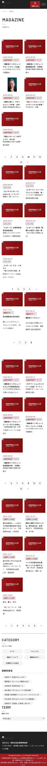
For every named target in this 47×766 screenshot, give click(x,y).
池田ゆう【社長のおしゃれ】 (15, 677)
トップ (4, 11)
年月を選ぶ (7, 718)
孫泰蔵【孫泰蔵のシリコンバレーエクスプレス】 (22, 694)
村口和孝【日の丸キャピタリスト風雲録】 (20, 699)
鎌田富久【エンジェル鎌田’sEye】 (17, 681)
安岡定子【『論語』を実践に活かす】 (18, 703)
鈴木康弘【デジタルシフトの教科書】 (18, 690)
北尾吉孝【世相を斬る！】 (14, 686)
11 (34, 157)
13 (21, 162)
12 (40, 157)
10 (34, 483)
